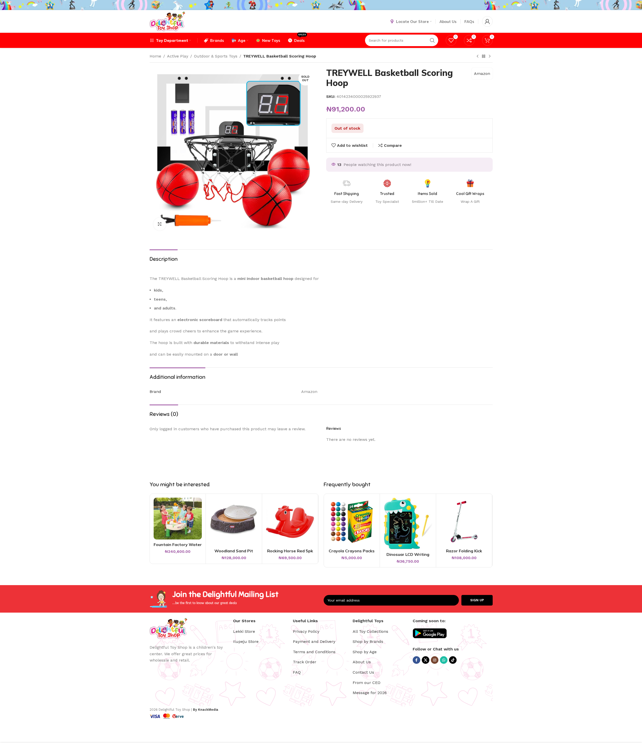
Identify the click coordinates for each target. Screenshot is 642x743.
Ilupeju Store (246, 641)
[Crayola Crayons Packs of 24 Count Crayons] (352, 522)
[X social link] (425, 660)
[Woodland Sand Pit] (234, 522)
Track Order (304, 662)
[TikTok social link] (453, 660)
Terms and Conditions (314, 651)
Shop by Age (365, 651)
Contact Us (363, 672)
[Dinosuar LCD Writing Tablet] (408, 523)
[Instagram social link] (434, 660)
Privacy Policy (306, 631)
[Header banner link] (321, 5)
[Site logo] (167, 21)
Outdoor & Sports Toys (215, 56)
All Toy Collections (370, 631)
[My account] (487, 21)
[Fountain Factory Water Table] (178, 518)
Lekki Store (244, 631)
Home (155, 56)
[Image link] (168, 628)
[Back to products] (484, 56)
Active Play (177, 56)
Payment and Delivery (314, 641)
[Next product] (490, 56)
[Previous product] (477, 56)
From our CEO (366, 682)
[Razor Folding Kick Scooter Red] (464, 522)
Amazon (482, 73)
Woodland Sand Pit (233, 550)
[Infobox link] (470, 192)
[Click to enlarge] (159, 224)
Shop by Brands (368, 641)
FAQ (297, 672)
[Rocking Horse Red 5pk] (290, 522)
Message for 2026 (370, 692)
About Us (362, 662)
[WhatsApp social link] (444, 660)
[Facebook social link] (416, 660)
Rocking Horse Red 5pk (290, 550)
